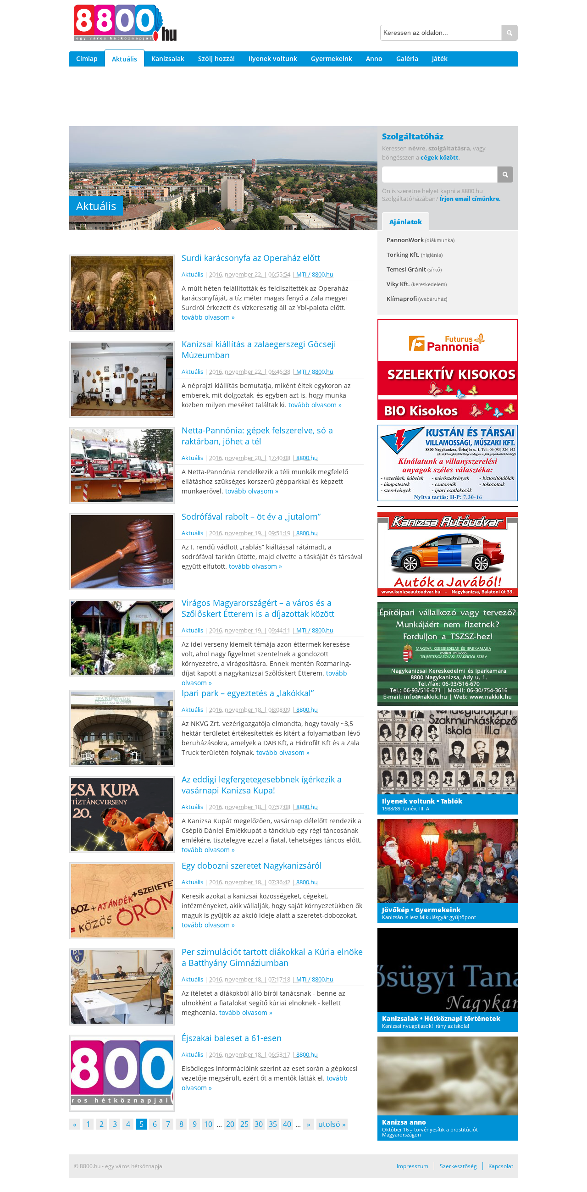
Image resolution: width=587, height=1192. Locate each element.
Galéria (407, 58)
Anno (374, 58)
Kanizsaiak (167, 58)
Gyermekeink (331, 58)
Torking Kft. (415, 254)
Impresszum (412, 1166)
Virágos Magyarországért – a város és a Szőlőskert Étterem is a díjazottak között (258, 608)
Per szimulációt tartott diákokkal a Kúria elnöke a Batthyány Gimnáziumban (272, 957)
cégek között (440, 157)
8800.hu (307, 458)
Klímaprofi (417, 298)
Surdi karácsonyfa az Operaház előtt (251, 257)
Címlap (87, 58)
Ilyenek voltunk (273, 58)
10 (208, 1124)
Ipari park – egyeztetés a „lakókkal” (248, 693)
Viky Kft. (417, 284)
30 (259, 1124)
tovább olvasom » (208, 317)
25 (244, 1124)
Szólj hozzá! (216, 58)
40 (287, 1124)
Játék (440, 58)
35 (273, 1124)
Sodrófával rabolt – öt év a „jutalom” (251, 516)
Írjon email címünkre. (470, 199)
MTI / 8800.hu (314, 274)
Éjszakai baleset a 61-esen (232, 1037)
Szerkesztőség (458, 1166)
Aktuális (124, 59)
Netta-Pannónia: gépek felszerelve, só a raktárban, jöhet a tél (257, 436)
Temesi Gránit (414, 269)
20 (230, 1124)
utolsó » (332, 1124)
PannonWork (420, 240)
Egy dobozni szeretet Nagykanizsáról (252, 865)
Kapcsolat (500, 1166)
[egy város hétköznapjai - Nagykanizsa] (125, 24)
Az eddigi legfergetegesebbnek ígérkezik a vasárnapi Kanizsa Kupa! (262, 785)
